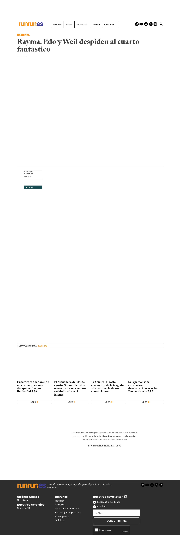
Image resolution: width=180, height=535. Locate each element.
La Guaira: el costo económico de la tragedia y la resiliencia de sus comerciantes (107, 387)
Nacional (23, 34)
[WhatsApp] (30, 182)
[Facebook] (146, 24)
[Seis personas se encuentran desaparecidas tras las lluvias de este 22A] (145, 366)
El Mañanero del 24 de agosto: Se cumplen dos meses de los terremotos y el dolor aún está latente (70, 388)
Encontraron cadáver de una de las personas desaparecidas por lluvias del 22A (33, 387)
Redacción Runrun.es (28, 173)
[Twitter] (150, 24)
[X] (38, 182)
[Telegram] (136, 24)
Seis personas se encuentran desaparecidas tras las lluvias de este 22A (142, 387)
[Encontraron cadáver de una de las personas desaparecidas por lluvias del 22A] (34, 366)
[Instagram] (155, 24)
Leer (33, 402)
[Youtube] (141, 24)
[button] (161, 24)
